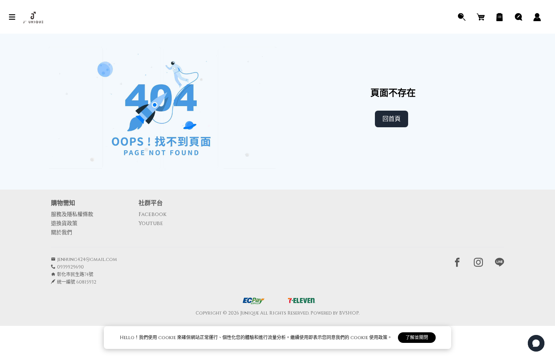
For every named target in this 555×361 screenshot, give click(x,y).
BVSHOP (349, 313)
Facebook (152, 214)
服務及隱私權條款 (72, 214)
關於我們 (61, 232)
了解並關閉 (416, 338)
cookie (167, 338)
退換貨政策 (64, 223)
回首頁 (391, 119)
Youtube (151, 223)
